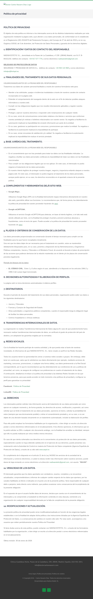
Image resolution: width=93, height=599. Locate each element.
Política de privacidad (44, 574)
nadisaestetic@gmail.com (68, 59)
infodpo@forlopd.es (11, 71)
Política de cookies (58, 574)
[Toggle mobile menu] (88, 5)
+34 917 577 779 (35, 59)
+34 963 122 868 (62, 68)
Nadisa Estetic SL (52, 581)
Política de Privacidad (21, 386)
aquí (20, 225)
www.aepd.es (44, 450)
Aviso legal (32, 574)
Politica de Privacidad (21, 392)
